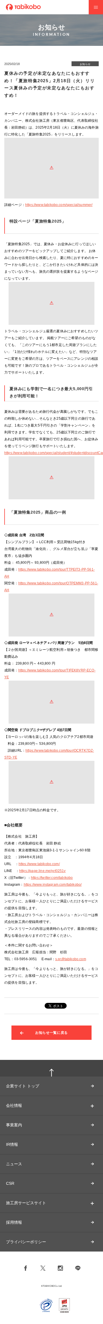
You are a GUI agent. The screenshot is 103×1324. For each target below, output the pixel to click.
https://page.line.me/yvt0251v (42, 871)
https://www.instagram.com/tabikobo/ (53, 885)
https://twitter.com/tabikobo (52, 878)
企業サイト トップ (22, 1086)
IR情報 (12, 1144)
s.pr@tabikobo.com (70, 959)
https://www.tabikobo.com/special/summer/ (58, 205)
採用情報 (14, 1222)
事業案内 (14, 1125)
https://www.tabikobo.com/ (39, 864)
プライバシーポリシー (26, 1241)
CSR (10, 1183)
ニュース (14, 1164)
